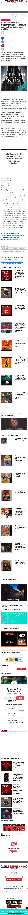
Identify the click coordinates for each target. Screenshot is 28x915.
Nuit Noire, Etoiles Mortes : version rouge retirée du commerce (20, 492)
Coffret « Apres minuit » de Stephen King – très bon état (20, 562)
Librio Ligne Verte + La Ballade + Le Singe (20, 439)
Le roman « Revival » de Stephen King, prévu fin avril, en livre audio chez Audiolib (20, 378)
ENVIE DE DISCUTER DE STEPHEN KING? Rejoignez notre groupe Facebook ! (12, 262)
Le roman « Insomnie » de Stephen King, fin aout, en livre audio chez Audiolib (20, 308)
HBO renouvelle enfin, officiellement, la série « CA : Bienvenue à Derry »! (18, 765)
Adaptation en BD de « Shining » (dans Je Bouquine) (20, 475)
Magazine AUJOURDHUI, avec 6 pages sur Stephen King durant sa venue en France (20, 546)
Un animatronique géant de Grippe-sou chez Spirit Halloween (18, 811)
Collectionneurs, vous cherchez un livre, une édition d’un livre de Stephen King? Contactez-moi (20, 511)
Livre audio (4, 182)
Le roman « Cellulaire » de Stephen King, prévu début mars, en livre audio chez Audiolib (20, 395)
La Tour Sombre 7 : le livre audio (11, 235)
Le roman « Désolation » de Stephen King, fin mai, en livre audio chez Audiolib (20, 343)
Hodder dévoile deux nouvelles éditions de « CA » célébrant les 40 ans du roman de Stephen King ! (18, 777)
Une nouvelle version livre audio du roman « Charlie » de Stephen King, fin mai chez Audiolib (20, 361)
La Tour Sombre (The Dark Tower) (10, 248)
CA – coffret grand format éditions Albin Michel (20, 527)
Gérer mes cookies (14, 908)
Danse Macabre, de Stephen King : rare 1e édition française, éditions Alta (20, 458)
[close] (27, 908)
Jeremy (7, 33)
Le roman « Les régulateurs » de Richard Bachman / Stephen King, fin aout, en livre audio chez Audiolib (20, 274)
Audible (7, 246)
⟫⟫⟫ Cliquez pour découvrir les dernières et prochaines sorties (12, 834)
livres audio (22, 248)
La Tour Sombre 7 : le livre (9, 239)
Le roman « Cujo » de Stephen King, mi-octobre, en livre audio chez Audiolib (20, 290)
